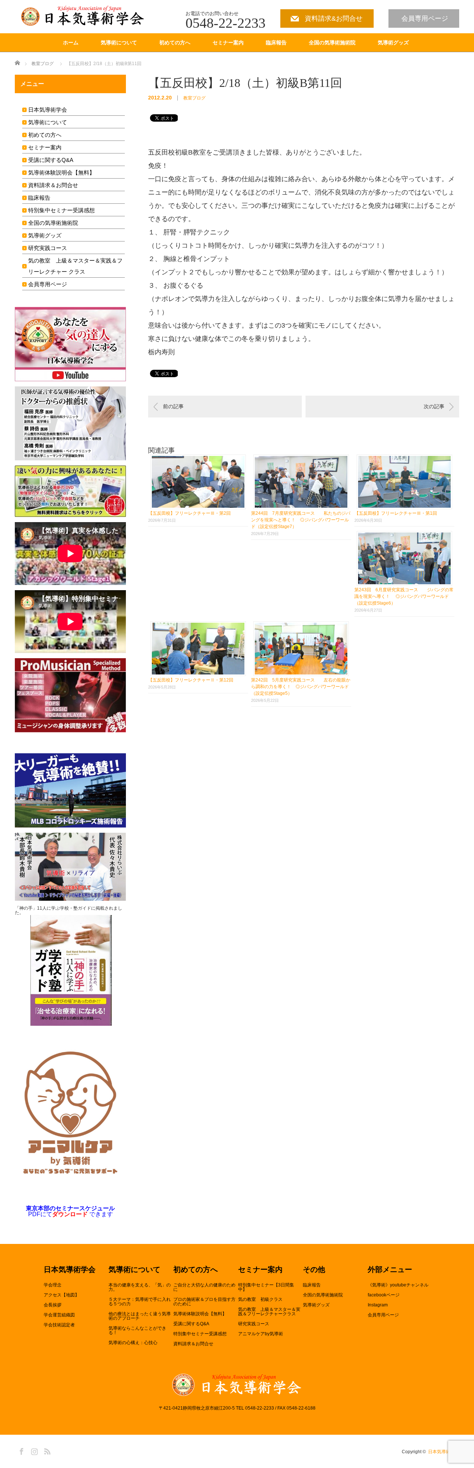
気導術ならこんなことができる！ (137, 1330)
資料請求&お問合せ (334, 18)
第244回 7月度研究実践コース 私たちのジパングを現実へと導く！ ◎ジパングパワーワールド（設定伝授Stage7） (300, 520)
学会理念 (52, 1285)
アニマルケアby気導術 (260, 1334)
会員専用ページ (424, 18)
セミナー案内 (228, 42)
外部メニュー (390, 1269)
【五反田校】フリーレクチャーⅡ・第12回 (190, 680)
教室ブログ (42, 63)
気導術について (119, 42)
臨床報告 (276, 42)
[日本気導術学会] (84, 16)
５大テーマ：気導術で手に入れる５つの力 (140, 1301)
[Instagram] (33, 1450)
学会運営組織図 (59, 1315)
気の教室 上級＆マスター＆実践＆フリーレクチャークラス (269, 1311)
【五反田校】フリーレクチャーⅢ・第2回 (189, 513)
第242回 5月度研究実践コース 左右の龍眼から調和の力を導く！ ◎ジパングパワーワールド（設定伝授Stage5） (300, 686)
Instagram (378, 1305)
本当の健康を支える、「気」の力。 (140, 1287)
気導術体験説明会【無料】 (61, 172)
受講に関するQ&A (50, 160)
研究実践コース (47, 248)
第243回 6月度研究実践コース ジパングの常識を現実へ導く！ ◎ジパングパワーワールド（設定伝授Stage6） (404, 596)
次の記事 (434, 406)
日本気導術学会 (47, 109)
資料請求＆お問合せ (53, 185)
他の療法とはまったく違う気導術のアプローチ (140, 1316)
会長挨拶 (52, 1305)
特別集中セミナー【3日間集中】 (266, 1287)
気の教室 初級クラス (260, 1299)
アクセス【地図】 (61, 1295)
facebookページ (384, 1295)
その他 (314, 1269)
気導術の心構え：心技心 (133, 1342)
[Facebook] (20, 1450)
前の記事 (173, 406)
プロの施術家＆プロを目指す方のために (204, 1301)
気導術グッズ (393, 42)
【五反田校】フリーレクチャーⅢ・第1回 (395, 513)
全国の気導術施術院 (332, 42)
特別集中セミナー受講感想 (61, 210)
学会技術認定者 (59, 1325)
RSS (46, 1450)
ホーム (71, 42)
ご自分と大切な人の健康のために (204, 1287)
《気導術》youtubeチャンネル (398, 1285)
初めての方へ (174, 42)
